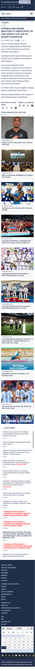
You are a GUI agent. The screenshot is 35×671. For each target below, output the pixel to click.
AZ (2, 7)
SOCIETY (4, 578)
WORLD (3, 589)
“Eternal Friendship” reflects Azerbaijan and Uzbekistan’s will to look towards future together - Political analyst (17, 452)
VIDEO (3, 597)
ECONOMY (4, 573)
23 (32, 644)
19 (14, 644)
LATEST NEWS (9, 428)
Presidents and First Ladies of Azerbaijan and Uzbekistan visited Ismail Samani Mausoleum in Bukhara (18, 546)
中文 (21, 7)
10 (5, 642)
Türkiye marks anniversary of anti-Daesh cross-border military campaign (16, 494)
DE (9, 7)
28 (23, 647)
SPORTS (5, 23)
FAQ (2, 616)
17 (5, 644)
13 (19, 642)
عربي (17, 7)
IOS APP (3, 624)
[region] (18, 494)
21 (23, 644)
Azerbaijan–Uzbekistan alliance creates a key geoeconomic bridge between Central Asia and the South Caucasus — (17, 484)
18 (9, 644)
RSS (2, 619)
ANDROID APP (5, 622)
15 (28, 642)
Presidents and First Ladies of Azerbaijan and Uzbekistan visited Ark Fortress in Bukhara (17, 523)
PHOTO (3, 599)
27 (19, 647)
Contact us (5, 603)
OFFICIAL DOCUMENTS (8, 568)
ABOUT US (4, 605)
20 (19, 644)
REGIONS (4, 575)
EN (7, 7)
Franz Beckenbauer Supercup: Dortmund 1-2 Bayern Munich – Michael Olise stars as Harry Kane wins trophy (17, 341)
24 (5, 647)
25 (9, 647)
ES (14, 7)
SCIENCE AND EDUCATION (10, 584)
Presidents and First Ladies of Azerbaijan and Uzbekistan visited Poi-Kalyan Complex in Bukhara (17, 513)
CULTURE (4, 580)
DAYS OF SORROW (7, 592)
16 (32, 642)
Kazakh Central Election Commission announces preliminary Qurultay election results (16, 473)
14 (23, 642)
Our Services (6, 611)
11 (9, 642)
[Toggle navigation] (31, 14)
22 (28, 644)
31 (5, 650)
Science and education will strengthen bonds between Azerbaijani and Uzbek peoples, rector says (16, 434)
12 (14, 642)
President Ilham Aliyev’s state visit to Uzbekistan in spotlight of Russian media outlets (17, 503)
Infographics (6, 594)
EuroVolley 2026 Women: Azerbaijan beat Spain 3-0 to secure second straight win (16, 242)
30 (32, 647)
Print (16, 40)
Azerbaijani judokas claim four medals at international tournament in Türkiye (16, 307)
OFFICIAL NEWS (6, 565)
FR (11, 7)
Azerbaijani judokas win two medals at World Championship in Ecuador (15, 274)
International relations (10, 608)
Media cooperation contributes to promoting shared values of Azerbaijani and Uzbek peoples (16, 462)
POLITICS (4, 570)
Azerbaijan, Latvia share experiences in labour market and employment (16, 555)
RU (4, 7)
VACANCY (4, 613)
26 (14, 647)
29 (28, 647)
